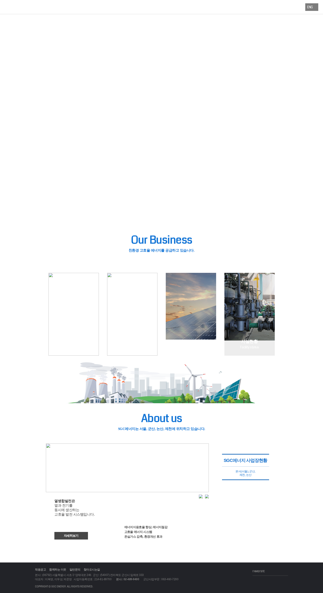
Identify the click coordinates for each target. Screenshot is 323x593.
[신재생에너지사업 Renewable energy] (191, 354)
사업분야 (82, 7)
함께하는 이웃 (57, 569)
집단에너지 (113, 7)
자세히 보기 (161, 125)
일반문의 (75, 569)
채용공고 (40, 569)
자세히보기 (71, 535)
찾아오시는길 (92, 569)
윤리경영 (239, 7)
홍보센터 (176, 7)
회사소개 (50, 7)
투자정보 (145, 7)
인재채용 (270, 7)
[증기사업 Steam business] (73, 354)
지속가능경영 (208, 7)
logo (27, 8)
